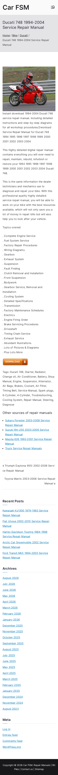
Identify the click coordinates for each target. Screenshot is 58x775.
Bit (53, 765)
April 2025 (9, 673)
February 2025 (12, 685)
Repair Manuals (42, 765)
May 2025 (9, 667)
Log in (6, 729)
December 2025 (13, 625)
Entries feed (10, 735)
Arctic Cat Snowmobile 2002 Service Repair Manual (26, 545)
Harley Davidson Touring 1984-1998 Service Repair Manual (25, 534)
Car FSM (16, 7)
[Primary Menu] (52, 7)
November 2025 (13, 631)
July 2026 (9, 583)
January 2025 (11, 690)
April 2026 (9, 601)
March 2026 (10, 607)
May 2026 (9, 595)
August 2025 (11, 649)
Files (16, 769)
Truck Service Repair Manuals (23, 448)
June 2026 (9, 589)
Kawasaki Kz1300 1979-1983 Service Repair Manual (25, 513)
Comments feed (12, 741)
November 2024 (13, 702)
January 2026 (11, 619)
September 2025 (13, 643)
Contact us (27, 769)
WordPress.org (12, 747)
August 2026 (11, 578)
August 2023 (11, 708)
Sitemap (39, 769)
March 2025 (10, 679)
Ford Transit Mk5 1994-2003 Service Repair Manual (25, 555)
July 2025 (9, 655)
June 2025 (9, 661)
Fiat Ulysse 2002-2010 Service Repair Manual (26, 523)
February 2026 (12, 613)
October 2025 (11, 637)
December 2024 (13, 696)
